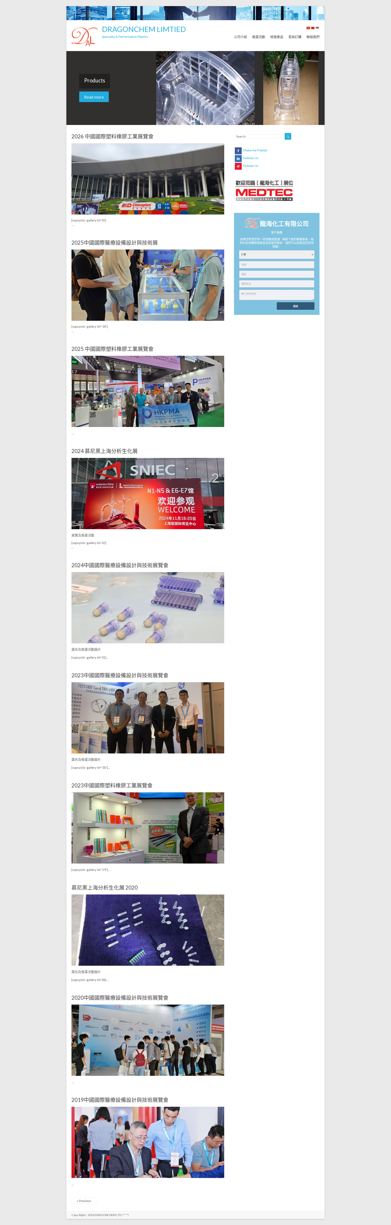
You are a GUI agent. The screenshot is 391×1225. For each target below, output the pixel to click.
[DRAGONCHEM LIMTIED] (84, 25)
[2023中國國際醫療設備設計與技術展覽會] (147, 684)
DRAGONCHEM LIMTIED (144, 29)
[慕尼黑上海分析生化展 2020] (147, 896)
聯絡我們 (313, 36)
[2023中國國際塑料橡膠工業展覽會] (147, 794)
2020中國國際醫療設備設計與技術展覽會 (119, 997)
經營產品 (276, 36)
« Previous (84, 1201)
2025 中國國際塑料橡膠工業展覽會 (112, 349)
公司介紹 (240, 36)
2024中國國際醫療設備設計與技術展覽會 (119, 565)
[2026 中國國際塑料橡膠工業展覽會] (147, 145)
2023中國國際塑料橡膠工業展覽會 (112, 785)
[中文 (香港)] (308, 28)
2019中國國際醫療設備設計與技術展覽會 (119, 1100)
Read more (94, 96)
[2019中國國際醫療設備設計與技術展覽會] (147, 1109)
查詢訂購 (294, 36)
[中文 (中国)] (313, 28)
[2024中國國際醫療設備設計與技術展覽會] (147, 574)
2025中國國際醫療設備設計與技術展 (114, 242)
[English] (317, 28)
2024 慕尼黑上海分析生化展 (104, 451)
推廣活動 (258, 36)
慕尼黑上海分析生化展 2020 (104, 887)
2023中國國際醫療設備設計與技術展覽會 (119, 675)
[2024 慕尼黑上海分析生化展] (147, 460)
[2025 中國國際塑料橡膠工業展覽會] (147, 358)
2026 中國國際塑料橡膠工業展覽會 (112, 136)
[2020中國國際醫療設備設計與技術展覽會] (147, 1006)
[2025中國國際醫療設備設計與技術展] (147, 251)
